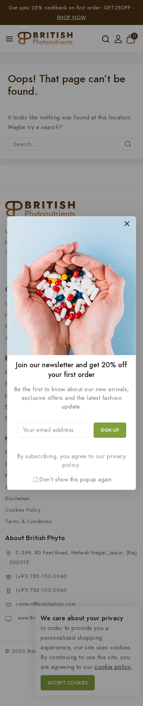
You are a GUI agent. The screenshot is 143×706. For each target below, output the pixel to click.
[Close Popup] (126, 223)
